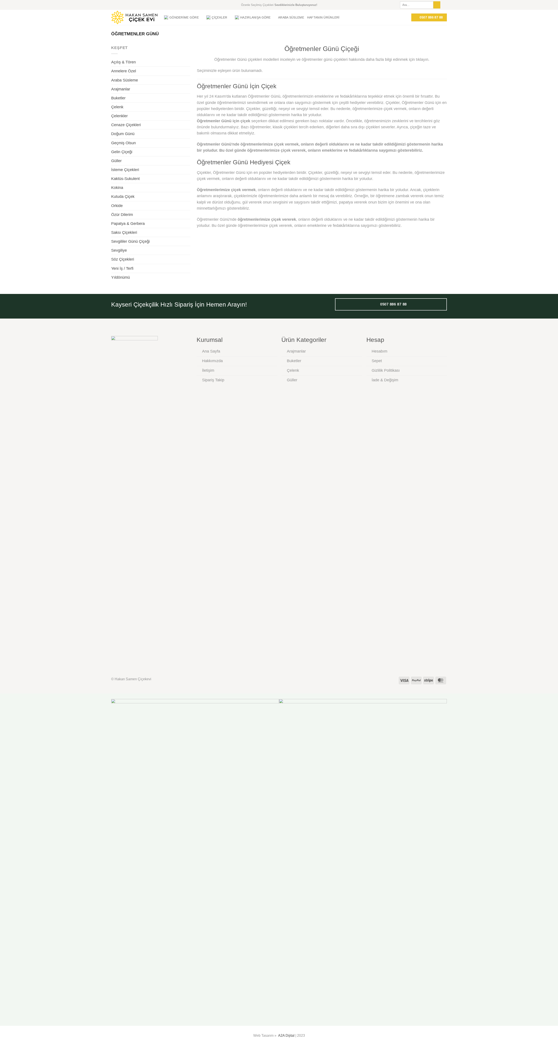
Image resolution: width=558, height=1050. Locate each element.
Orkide (117, 206)
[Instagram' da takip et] (444, 5)
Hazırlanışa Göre (255, 17)
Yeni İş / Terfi (122, 268)
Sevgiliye (119, 250)
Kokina (117, 187)
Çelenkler (119, 116)
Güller (116, 161)
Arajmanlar (120, 89)
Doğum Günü (122, 134)
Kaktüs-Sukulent (125, 178)
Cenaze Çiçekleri (126, 125)
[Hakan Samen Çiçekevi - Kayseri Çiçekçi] (134, 17)
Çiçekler (219, 17)
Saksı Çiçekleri (124, 232)
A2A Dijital (286, 1035)
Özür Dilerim (122, 214)
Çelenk (117, 107)
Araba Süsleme (291, 17)
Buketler (118, 98)
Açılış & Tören (123, 62)
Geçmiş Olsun (123, 143)
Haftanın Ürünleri (323, 17)
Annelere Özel (123, 71)
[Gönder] (436, 4)
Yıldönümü (120, 277)
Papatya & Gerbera (128, 223)
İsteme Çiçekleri (125, 170)
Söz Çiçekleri (122, 259)
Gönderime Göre (184, 17)
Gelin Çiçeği (121, 152)
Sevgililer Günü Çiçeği (130, 241)
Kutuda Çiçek (122, 196)
